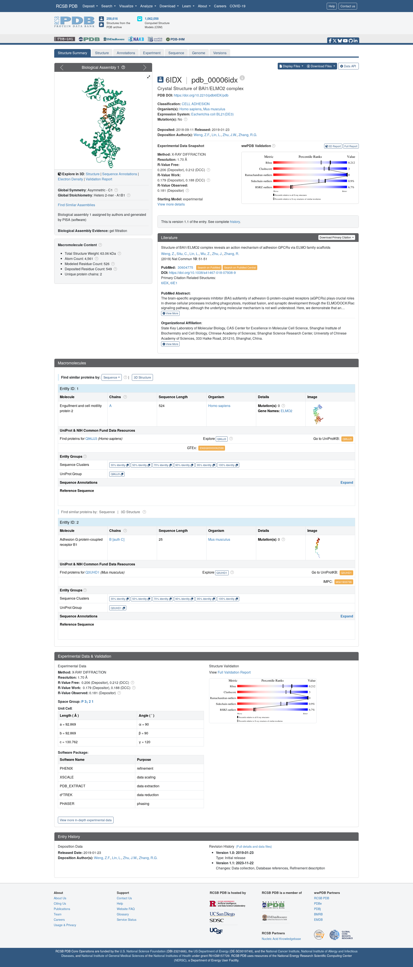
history (235, 221)
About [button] (203, 5)
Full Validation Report (234, 672)
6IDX (165, 282)
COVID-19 (237, 5)
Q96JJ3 (91, 438)
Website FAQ (126, 909)
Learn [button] (187, 5)
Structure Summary (72, 52)
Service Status (126, 919)
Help (332, 6)
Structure (102, 52)
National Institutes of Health (172, 955)
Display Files (291, 66)
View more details (171, 204)
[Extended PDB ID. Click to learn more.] (242, 77)
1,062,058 (152, 18)
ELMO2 (286, 410)
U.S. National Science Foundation (143, 951)
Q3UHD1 (92, 572)
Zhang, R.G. (248, 134)
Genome (198, 52)
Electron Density (70, 179)
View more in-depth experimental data (86, 820)
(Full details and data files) (254, 846)
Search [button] (107, 5)
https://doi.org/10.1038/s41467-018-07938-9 (202, 272)
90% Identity (182, 465)
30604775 (185, 267)
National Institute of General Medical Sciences (113, 955)
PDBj (317, 909)
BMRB (318, 914)
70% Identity (161, 465)
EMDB (318, 919)
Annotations (126, 52)
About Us (60, 898)
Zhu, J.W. (230, 134)
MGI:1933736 (344, 582)
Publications (62, 909)
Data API (350, 66)
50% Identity (139, 465)
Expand (347, 482)
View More (171, 313)
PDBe (318, 903)
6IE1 (173, 282)
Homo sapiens (190, 108)
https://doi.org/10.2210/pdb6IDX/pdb (201, 95)
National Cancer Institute (282, 951)
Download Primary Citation (336, 237)
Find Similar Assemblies (76, 204)
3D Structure (142, 377)
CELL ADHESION (196, 103)
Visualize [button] (126, 5)
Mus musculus (214, 108)
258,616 (112, 18)
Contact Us (124, 898)
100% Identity (226, 465)
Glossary (123, 914)
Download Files (321, 66)
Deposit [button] (89, 5)
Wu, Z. (205, 253)
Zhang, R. (231, 253)
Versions (220, 52)
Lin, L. (216, 134)
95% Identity (204, 465)
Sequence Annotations (119, 173)
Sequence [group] (110, 377)
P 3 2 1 (87, 701)
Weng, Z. (168, 253)
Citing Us (60, 903)
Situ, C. (182, 253)
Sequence (176, 52)
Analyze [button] (147, 5)
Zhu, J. (217, 253)
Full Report (350, 146)
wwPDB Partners (327, 892)
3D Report (335, 146)
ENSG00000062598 (212, 448)
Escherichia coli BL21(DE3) (212, 114)
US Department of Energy (211, 951)
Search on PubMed (209, 267)
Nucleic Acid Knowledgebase (281, 938)
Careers (220, 5)
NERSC (180, 960)
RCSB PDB (66, 6)
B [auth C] (116, 539)
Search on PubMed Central (240, 267)
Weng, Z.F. (202, 134)
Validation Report (99, 179)
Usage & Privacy (65, 925)
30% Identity (118, 465)
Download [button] (168, 5)
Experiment (151, 52)
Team (58, 914)
